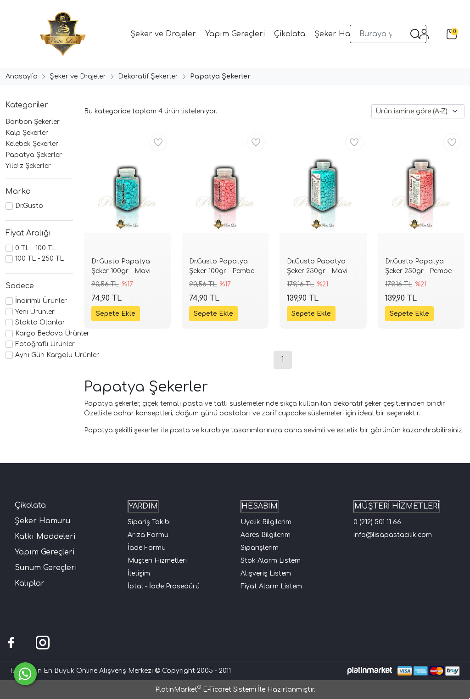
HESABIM (259, 506)
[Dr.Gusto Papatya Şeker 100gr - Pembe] (225, 189)
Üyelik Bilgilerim (266, 522)
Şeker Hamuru (42, 521)
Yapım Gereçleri (44, 552)
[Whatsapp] (25, 673)
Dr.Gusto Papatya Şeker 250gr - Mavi (317, 266)
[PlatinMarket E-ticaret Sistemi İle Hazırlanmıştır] (369, 671)
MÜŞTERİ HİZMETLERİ (396, 506)
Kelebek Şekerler (32, 143)
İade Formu (147, 547)
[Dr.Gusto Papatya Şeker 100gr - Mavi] (127, 189)
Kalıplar (30, 583)
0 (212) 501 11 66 (377, 522)
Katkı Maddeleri (45, 536)
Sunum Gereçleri (46, 568)
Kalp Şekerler (27, 132)
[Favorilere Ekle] (158, 142)
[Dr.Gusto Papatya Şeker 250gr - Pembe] (421, 189)
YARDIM (143, 506)
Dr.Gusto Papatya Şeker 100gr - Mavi (121, 266)
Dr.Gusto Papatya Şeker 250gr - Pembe (418, 266)
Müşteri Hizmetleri (157, 560)
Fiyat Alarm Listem (271, 586)
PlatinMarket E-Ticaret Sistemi (205, 689)
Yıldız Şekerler (28, 165)
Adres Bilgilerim (266, 534)
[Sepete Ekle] (115, 313)
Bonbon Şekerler (33, 121)
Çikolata (30, 505)
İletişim (139, 573)
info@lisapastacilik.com (392, 534)
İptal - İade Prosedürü (164, 586)
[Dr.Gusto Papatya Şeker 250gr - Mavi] (323, 189)
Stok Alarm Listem (271, 560)
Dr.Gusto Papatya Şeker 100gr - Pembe (221, 266)
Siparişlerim (260, 547)
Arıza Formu (148, 534)
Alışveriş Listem (266, 573)
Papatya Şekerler (34, 154)
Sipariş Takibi (149, 522)
